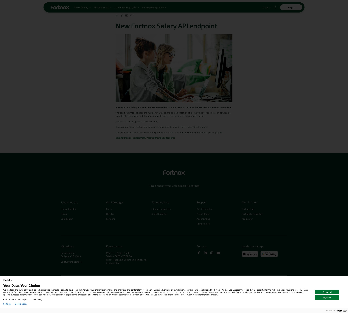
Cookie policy (21, 304)
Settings (7, 304)
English (6, 280)
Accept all (327, 292)
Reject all (327, 297)
